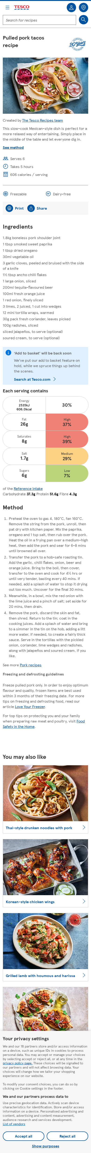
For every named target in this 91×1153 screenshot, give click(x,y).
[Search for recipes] (83, 19)
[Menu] (7, 7)
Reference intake (28, 488)
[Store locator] (83, 7)
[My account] (71, 7)
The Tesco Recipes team (42, 120)
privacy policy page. (17, 1063)
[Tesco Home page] (22, 7)
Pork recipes (31, 665)
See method (13, 147)
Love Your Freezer (30, 706)
